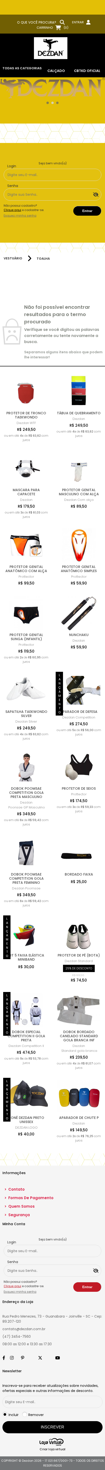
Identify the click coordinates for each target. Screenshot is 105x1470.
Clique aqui (12, 210)
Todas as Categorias (22, 68)
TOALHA (43, 258)
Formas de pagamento (28, 1197)
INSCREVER (52, 1427)
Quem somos (19, 1206)
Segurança (17, 1214)
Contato (14, 1189)
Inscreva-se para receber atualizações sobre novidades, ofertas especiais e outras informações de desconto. (50, 1388)
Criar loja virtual (52, 1449)
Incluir (14, 1414)
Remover (36, 1414)
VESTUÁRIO (13, 258)
